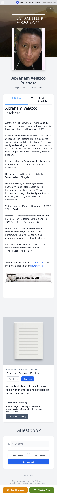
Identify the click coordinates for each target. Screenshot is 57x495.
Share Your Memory (17, 416)
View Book (13, 379)
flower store (36, 265)
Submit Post (28, 462)
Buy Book (28, 379)
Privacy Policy (21, 483)
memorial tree (39, 262)
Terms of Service (36, 483)
